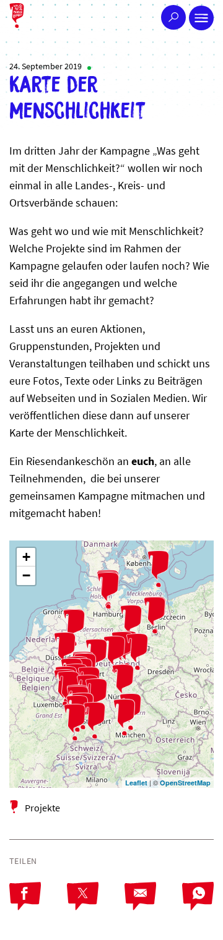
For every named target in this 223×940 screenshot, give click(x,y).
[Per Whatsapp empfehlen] (198, 906)
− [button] (26, 575)
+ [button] (26, 557)
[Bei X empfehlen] (96, 906)
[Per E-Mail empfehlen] (153, 906)
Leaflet (136, 782)
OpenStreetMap (185, 782)
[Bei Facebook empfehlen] (38, 906)
